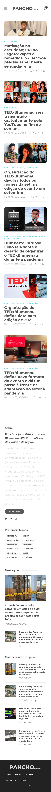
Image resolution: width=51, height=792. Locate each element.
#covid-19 (30, 540)
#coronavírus (13, 540)
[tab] (14, 657)
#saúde (24, 553)
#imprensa (27, 545)
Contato (24, 780)
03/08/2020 (21, 397)
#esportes (12, 545)
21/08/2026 (21, 623)
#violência (27, 557)
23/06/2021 (20, 263)
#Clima (26, 536)
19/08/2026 (25, 722)
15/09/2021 (20, 133)
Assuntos (11, 780)
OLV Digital (32, 786)
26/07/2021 (20, 196)
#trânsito (12, 557)
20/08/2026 (25, 700)
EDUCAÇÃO (10, 108)
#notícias (28, 549)
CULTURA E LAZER (14, 168)
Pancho (9, 70)
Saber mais (14, 512)
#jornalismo (13, 549)
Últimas (29, 775)
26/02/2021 (20, 324)
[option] (25, 611)
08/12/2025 (21, 70)
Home (9, 775)
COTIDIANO (10, 41)
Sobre (18, 775)
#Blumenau (12, 536)
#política (11, 553)
